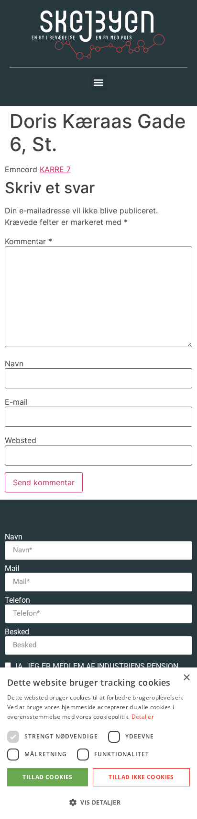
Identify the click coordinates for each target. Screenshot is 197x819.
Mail (12, 569)
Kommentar (28, 241)
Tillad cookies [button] (47, 777)
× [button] (186, 677)
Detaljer (142, 717)
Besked (17, 632)
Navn (14, 363)
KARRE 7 (55, 169)
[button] (99, 83)
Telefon (17, 600)
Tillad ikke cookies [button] (141, 777)
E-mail (16, 402)
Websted (20, 440)
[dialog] (98, 743)
